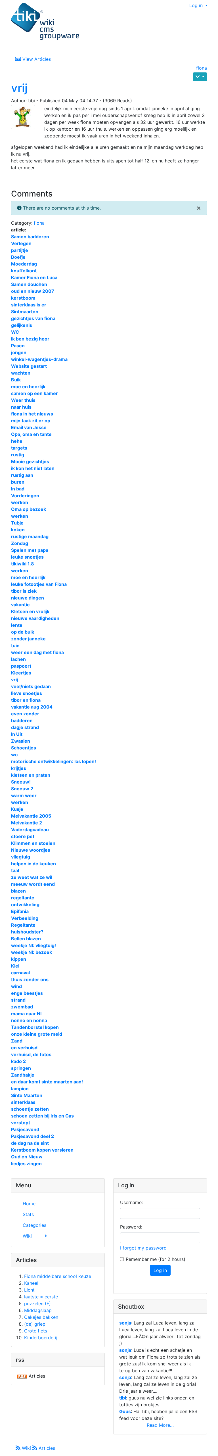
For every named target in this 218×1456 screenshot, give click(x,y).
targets (19, 448)
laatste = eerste (41, 1297)
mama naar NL (27, 1013)
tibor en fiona (26, 700)
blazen (18, 891)
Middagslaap (38, 1310)
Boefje (18, 257)
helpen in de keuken (33, 863)
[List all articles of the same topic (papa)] (25, 117)
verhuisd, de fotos (31, 1054)
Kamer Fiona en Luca (34, 277)
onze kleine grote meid (36, 1034)
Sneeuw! (21, 782)
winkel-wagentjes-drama (39, 359)
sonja (125, 1323)
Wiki (26, 1448)
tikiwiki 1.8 (22, 564)
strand (18, 1000)
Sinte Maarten (26, 1095)
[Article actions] (200, 76)
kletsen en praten (30, 775)
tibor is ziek (24, 591)
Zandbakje (22, 1075)
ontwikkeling (25, 904)
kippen (18, 959)
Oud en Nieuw (27, 1157)
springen (21, 1068)
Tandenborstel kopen (35, 1027)
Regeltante (23, 925)
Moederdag (24, 264)
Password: (131, 1227)
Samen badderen (30, 236)
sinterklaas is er (28, 305)
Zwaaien (20, 741)
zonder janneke (28, 639)
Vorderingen (25, 495)
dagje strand (25, 727)
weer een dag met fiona (37, 652)
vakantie (20, 604)
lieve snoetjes (26, 693)
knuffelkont (24, 270)
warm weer (24, 795)
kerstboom (23, 298)
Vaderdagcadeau (30, 829)
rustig (17, 455)
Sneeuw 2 (22, 788)
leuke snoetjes (27, 557)
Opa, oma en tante (31, 434)
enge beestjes (27, 993)
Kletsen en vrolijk (30, 611)
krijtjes (18, 768)
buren (17, 482)
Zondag (19, 543)
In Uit (16, 734)
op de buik (22, 632)
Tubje (17, 523)
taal (15, 870)
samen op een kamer (34, 393)
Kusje (17, 809)
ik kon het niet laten (32, 468)
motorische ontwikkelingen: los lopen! (53, 761)
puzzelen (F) (37, 1303)
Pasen (18, 345)
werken (19, 502)
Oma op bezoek (28, 509)
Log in (196, 5)
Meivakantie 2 (26, 823)
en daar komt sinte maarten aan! (47, 1082)
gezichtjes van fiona (33, 318)
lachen (18, 659)
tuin (15, 645)
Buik (16, 380)
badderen (22, 720)
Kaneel (31, 1283)
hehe (16, 441)
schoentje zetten (30, 1109)
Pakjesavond (25, 1129)
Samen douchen (29, 284)
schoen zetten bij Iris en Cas (42, 1116)
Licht (29, 1290)
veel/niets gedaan (31, 686)
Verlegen (21, 243)
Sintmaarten (24, 311)
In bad (17, 489)
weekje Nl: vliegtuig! (33, 945)
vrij (19, 88)
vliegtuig (20, 857)
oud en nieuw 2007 (32, 291)
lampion (20, 1088)
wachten (20, 373)
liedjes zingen (26, 1163)
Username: (131, 1202)
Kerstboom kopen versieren (42, 1150)
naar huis (21, 407)
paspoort (21, 666)
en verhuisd (24, 1047)
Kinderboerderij (40, 1337)
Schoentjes (23, 748)
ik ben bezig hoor (30, 339)
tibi (122, 1398)
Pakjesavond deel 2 (32, 1136)
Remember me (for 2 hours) (155, 1259)
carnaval (20, 972)
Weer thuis (23, 400)
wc (14, 754)
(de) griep (34, 1324)
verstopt (20, 1122)
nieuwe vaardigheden (35, 618)
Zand (16, 1041)
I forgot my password (143, 1248)
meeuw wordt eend (33, 884)
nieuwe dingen (27, 598)
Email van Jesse (29, 427)
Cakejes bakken (41, 1317)
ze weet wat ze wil (31, 877)
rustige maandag (30, 536)
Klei (15, 966)
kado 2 (18, 1061)
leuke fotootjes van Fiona (39, 584)
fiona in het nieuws (32, 414)
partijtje (19, 250)
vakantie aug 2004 (32, 707)
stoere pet (22, 836)
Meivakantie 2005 (31, 816)
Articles (46, 1448)
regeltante (22, 898)
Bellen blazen (26, 938)
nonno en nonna (29, 1020)
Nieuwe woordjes (30, 850)
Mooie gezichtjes (30, 461)
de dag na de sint (30, 1143)
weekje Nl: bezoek (31, 952)
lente (16, 625)
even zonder (25, 713)
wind (16, 986)
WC (15, 332)
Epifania (20, 911)
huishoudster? (27, 932)
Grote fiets (35, 1331)
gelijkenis (21, 325)
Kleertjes (21, 673)
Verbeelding (24, 918)
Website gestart (29, 366)
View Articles (36, 59)
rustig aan (22, 475)
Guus (125, 1411)
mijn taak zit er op (30, 420)
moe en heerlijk (28, 386)
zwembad (22, 1007)
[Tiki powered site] (45, 21)
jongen (18, 352)
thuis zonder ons (30, 979)
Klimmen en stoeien (33, 843)
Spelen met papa (29, 550)
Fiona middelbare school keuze (57, 1276)
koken (18, 529)
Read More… (160, 1425)
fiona (201, 68)
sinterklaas (23, 1102)
